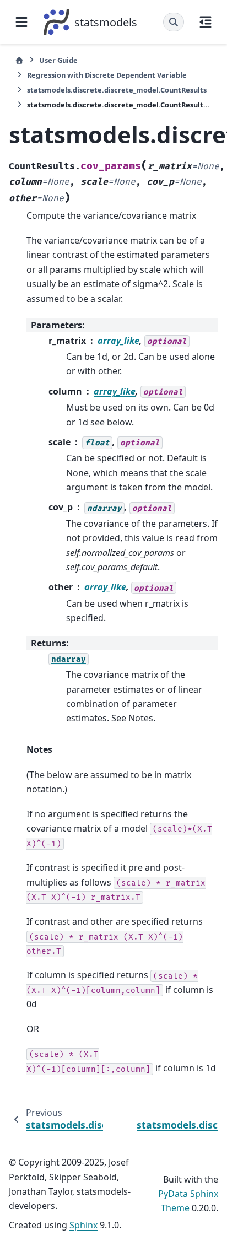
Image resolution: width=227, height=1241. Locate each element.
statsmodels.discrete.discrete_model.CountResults (117, 90)
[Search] (173, 22)
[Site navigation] (21, 22)
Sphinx (83, 1225)
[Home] (19, 60)
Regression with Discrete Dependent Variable (107, 75)
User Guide (58, 60)
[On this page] (205, 22)
